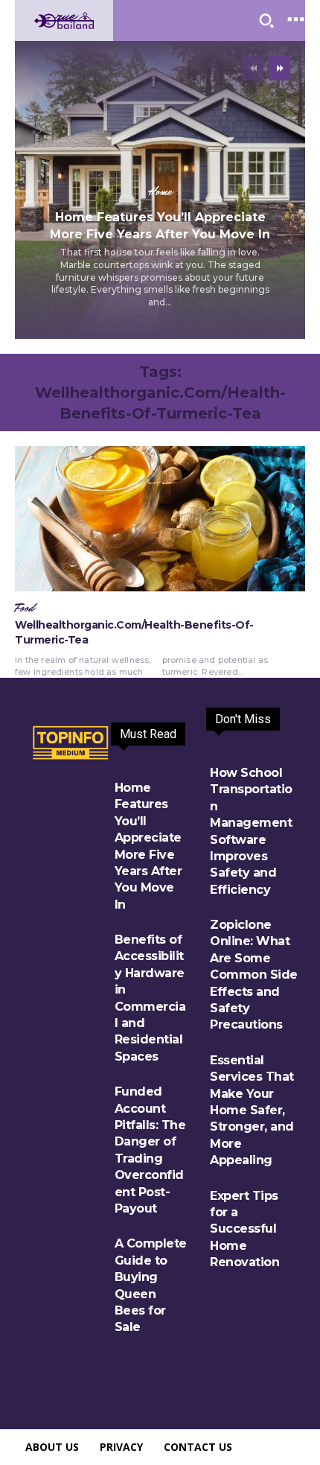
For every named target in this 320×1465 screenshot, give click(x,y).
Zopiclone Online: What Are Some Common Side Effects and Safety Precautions (254, 975)
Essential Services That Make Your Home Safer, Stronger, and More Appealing (252, 1110)
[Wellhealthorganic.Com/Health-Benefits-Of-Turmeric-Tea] (160, 518)
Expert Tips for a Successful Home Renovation (244, 1229)
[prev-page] (252, 68)
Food (24, 608)
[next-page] (279, 68)
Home (160, 192)
